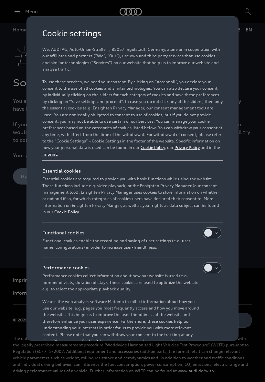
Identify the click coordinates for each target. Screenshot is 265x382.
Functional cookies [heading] (63, 232)
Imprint (49, 154)
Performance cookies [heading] (66, 267)
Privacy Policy (187, 147)
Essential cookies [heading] (61, 171)
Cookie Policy (153, 147)
